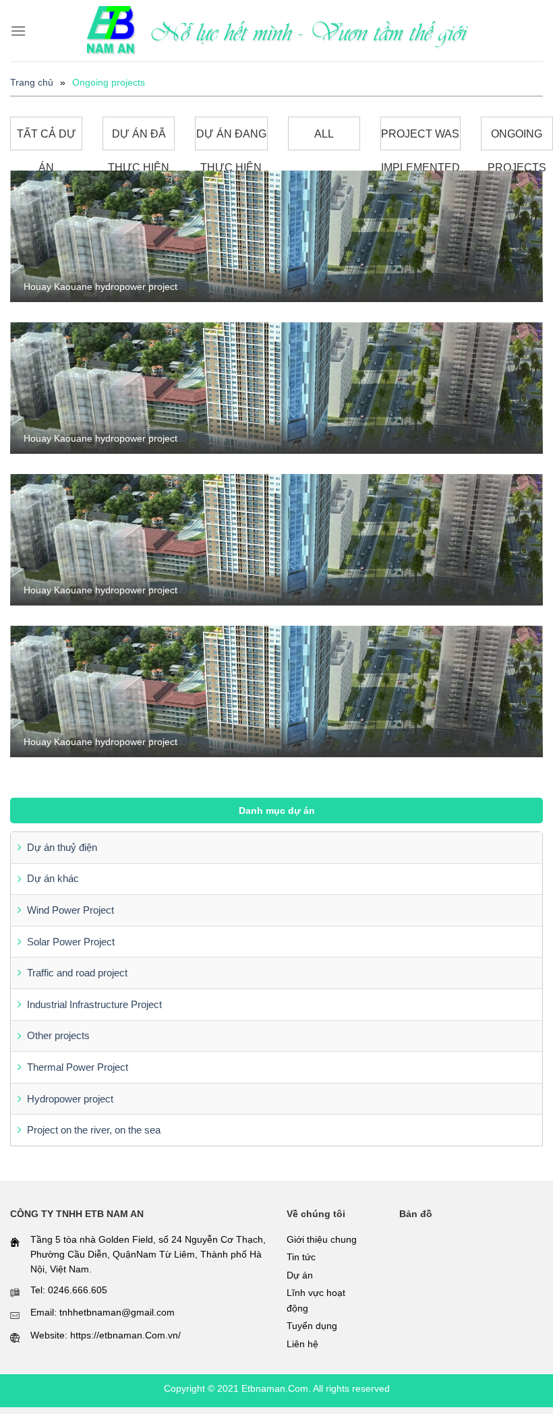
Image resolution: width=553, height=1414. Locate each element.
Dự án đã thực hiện (138, 139)
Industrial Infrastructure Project (94, 1004)
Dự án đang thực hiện (231, 139)
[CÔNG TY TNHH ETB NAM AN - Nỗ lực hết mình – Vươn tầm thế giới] (111, 30)
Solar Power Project (71, 941)
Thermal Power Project (77, 1067)
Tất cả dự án (46, 139)
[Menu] (18, 30)
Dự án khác (53, 878)
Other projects (58, 1035)
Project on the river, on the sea (94, 1130)
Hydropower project (70, 1098)
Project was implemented (420, 139)
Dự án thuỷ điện (62, 847)
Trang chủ (31, 82)
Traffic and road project (77, 972)
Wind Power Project (70, 910)
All (324, 134)
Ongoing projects (517, 139)
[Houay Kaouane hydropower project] (276, 235)
